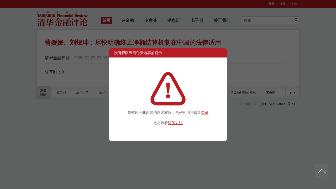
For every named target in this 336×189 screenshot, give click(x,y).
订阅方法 (175, 123)
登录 (204, 113)
